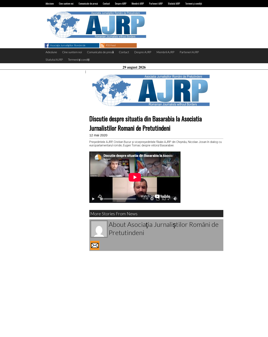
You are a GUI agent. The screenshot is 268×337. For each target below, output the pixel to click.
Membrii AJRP (138, 3)
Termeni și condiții (193, 3)
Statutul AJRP (174, 3)
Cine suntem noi (66, 3)
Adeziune (50, 3)
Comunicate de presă (88, 3)
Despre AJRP (121, 3)
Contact (106, 3)
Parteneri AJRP (156, 3)
